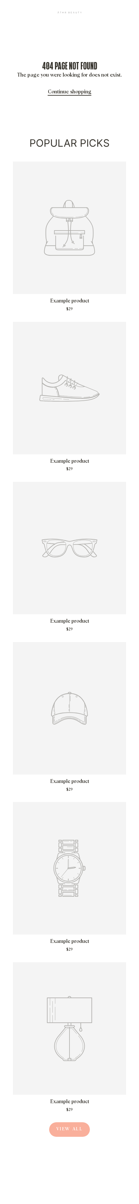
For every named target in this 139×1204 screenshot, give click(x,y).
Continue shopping (69, 91)
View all (69, 1129)
